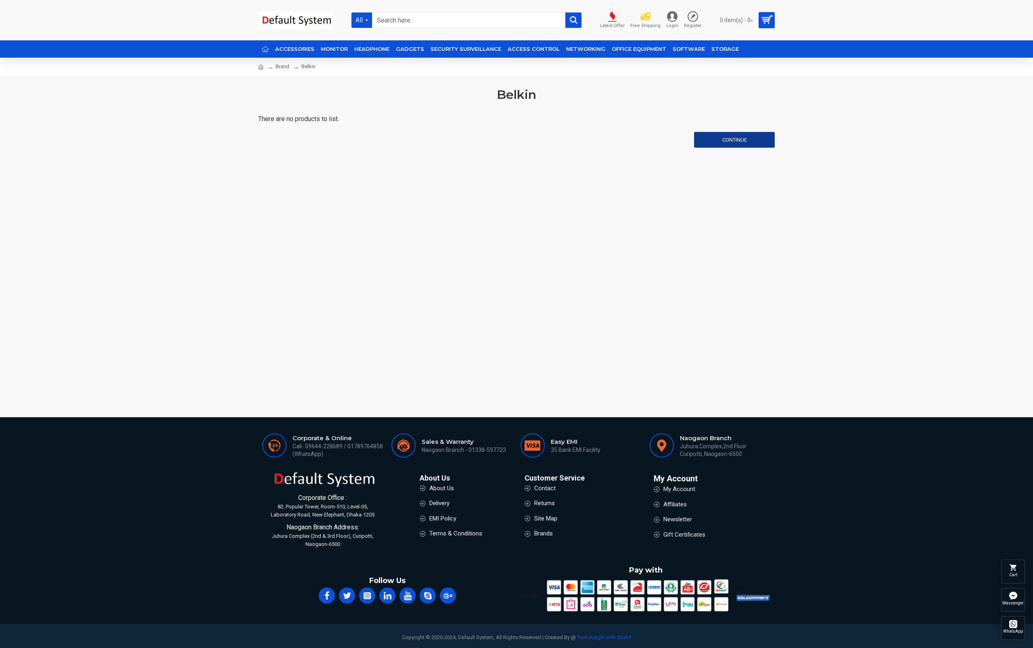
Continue (734, 140)
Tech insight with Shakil (604, 637)
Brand (282, 66)
